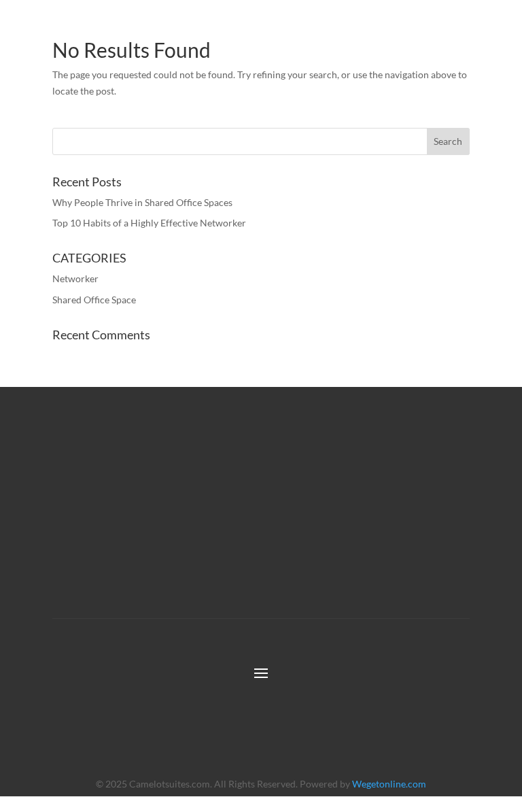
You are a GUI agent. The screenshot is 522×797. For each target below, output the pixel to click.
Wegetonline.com (389, 784)
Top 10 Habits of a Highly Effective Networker (149, 222)
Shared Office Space (94, 299)
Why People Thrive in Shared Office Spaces (142, 202)
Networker (75, 278)
